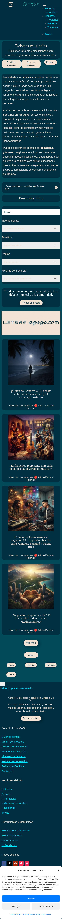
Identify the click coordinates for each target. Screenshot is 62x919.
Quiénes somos (11, 736)
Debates (50, 16)
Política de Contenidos (15, 761)
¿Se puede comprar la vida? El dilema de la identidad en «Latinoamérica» (31, 618)
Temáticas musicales (11, 64)
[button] (58, 870)
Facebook (17, 688)
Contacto (7, 771)
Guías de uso (9, 845)
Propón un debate (31, 303)
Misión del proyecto (13, 741)
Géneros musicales (30, 64)
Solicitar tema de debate (16, 830)
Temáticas (53, 27)
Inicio (11, 665)
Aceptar (31, 898)
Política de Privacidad (14, 746)
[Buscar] (11, 4)
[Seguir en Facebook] (4, 863)
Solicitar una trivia (12, 835)
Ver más (31, 642)
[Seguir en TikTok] (21, 863)
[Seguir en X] (9, 863)
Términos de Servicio (14, 751)
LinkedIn (28, 688)
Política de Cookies (13, 766)
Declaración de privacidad (40, 915)
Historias (31, 665)
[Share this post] (2, 684)
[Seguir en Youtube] (15, 863)
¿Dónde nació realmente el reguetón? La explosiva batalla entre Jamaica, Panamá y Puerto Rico (31, 541)
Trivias (48, 34)
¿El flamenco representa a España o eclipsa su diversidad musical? (31, 467)
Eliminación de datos (14, 756)
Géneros (52, 23)
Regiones (52, 19)
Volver (31, 655)
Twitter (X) (6, 688)
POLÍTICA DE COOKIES (19, 915)
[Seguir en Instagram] (27, 863)
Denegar (16, 906)
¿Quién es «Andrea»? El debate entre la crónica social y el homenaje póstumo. (31, 394)
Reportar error (10, 840)
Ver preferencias (45, 906)
